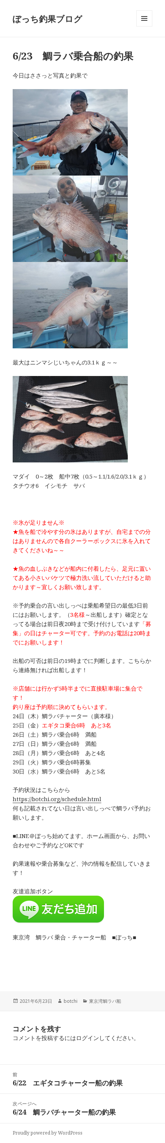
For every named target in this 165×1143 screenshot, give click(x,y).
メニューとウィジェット (144, 26)
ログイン (87, 1038)
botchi (71, 1001)
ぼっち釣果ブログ (47, 18)
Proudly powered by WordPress (47, 1133)
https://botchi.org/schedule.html (57, 799)
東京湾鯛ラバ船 (105, 1001)
